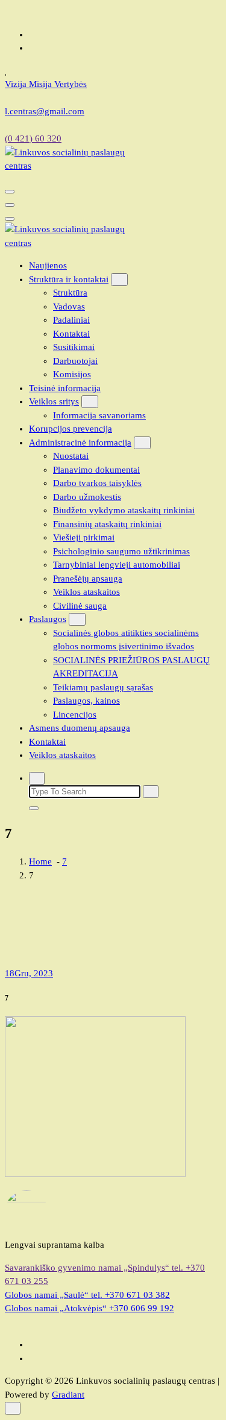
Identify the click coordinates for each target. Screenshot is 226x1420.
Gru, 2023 (29, 973)
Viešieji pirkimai (84, 537)
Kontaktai (71, 334)
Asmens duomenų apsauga (79, 728)
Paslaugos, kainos (86, 700)
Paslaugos (47, 619)
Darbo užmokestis (87, 497)
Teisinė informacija (65, 388)
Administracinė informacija (80, 442)
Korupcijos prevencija (70, 428)
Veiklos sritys (54, 401)
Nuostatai (71, 456)
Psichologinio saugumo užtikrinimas (121, 551)
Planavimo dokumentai (96, 470)
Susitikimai (74, 347)
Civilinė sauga (80, 606)
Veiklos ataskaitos (86, 592)
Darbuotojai (75, 361)
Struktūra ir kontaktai (68, 279)
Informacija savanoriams (99, 415)
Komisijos (72, 374)
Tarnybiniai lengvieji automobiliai (116, 564)
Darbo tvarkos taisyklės (97, 483)
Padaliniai (71, 320)
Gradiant (68, 1394)
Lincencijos (74, 714)
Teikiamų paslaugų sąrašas (103, 687)
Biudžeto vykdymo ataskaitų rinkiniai (124, 510)
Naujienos (48, 265)
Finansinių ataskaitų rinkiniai (107, 524)
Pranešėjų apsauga (87, 578)
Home (40, 861)
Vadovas (69, 306)
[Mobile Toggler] (119, 279)
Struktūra (70, 292)
